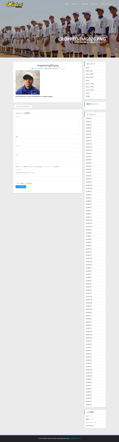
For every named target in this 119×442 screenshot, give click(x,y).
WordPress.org (90, 425)
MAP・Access (106, 4)
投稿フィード (90, 419)
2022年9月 (89, 268)
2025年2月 (89, 175)
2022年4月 (89, 284)
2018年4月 (89, 395)
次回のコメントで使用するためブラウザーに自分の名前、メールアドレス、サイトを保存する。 (38, 166)
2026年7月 (89, 121)
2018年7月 (89, 385)
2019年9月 (89, 341)
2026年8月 (89, 118)
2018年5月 (89, 392)
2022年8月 (89, 271)
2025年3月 (89, 172)
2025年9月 (89, 153)
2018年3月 (89, 398)
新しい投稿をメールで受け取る (24, 183)
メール (18, 146)
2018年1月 (89, 404)
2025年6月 (89, 163)
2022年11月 (89, 261)
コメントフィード (91, 422)
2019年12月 (89, 331)
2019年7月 (89, 347)
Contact (94, 4)
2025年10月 (89, 150)
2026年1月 (89, 141)
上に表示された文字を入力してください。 (26, 172)
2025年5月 (89, 166)
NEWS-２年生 (89, 74)
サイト (17, 155)
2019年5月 (89, 354)
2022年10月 (89, 265)
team (67, 4)
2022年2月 (89, 290)
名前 (17, 137)
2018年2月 (89, 401)
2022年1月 (89, 293)
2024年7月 (89, 198)
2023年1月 (89, 255)
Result (87, 80)
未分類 (88, 96)
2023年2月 (89, 252)
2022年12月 (89, 258)
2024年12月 (89, 182)
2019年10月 (89, 338)
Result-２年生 (90, 87)
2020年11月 (89, 309)
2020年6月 (89, 319)
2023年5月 (89, 242)
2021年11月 (89, 299)
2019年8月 (89, 344)
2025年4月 (89, 169)
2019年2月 (89, 363)
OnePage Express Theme (74, 438)
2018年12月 (89, 369)
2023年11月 (89, 223)
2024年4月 (89, 207)
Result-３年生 (90, 90)
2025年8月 (89, 156)
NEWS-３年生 (89, 77)
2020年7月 (89, 315)
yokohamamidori (38, 68)
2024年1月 (89, 217)
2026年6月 (89, 125)
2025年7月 (89, 160)
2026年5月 (89, 128)
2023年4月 (89, 245)
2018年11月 (89, 373)
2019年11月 (89, 335)
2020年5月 (89, 322)
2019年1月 (89, 366)
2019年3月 (89, 360)
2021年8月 (89, 306)
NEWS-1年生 (89, 71)
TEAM (87, 93)
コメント (18, 116)
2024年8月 (89, 195)
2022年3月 (89, 287)
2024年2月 (89, 214)
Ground (85, 4)
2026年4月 (89, 131)
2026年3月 (89, 134)
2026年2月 (89, 137)
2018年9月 (89, 379)
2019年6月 (89, 350)
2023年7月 (89, 236)
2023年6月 (89, 239)
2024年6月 (89, 201)
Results (75, 4)
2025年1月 (89, 179)
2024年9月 (89, 191)
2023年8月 (89, 233)
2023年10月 (89, 226)
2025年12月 (89, 144)
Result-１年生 (90, 83)
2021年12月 (89, 296)
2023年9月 (89, 230)
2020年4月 (89, 325)
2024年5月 (89, 204)
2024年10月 (89, 188)
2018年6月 (89, 389)
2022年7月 (89, 274)
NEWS (87, 68)
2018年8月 (89, 382)
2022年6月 (89, 277)
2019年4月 (89, 357)
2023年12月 (89, 220)
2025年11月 (89, 147)
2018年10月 (89, 376)
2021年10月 (89, 303)
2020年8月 (89, 312)
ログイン (88, 416)
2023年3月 (89, 249)
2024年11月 (89, 185)
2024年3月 (89, 210)
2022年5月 (89, 280)
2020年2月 (89, 328)
